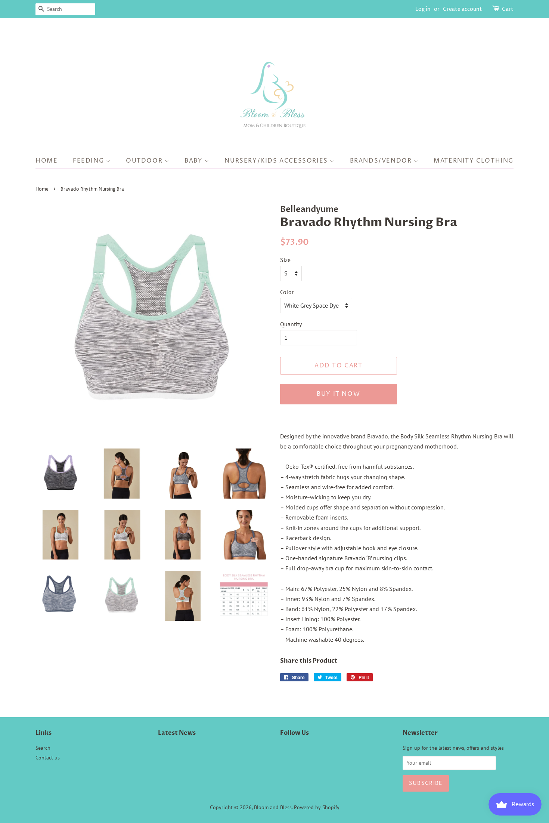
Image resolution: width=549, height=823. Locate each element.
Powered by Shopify (316, 807)
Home (46, 161)
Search (42, 748)
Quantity (291, 324)
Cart (508, 9)
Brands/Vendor (382, 161)
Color (287, 292)
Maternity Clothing (474, 161)
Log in (423, 9)
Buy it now (338, 394)
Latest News (177, 733)
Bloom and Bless (273, 807)
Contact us (47, 757)
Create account (462, 9)
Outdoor (145, 161)
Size (285, 259)
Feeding (89, 161)
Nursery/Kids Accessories (277, 161)
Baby (194, 161)
